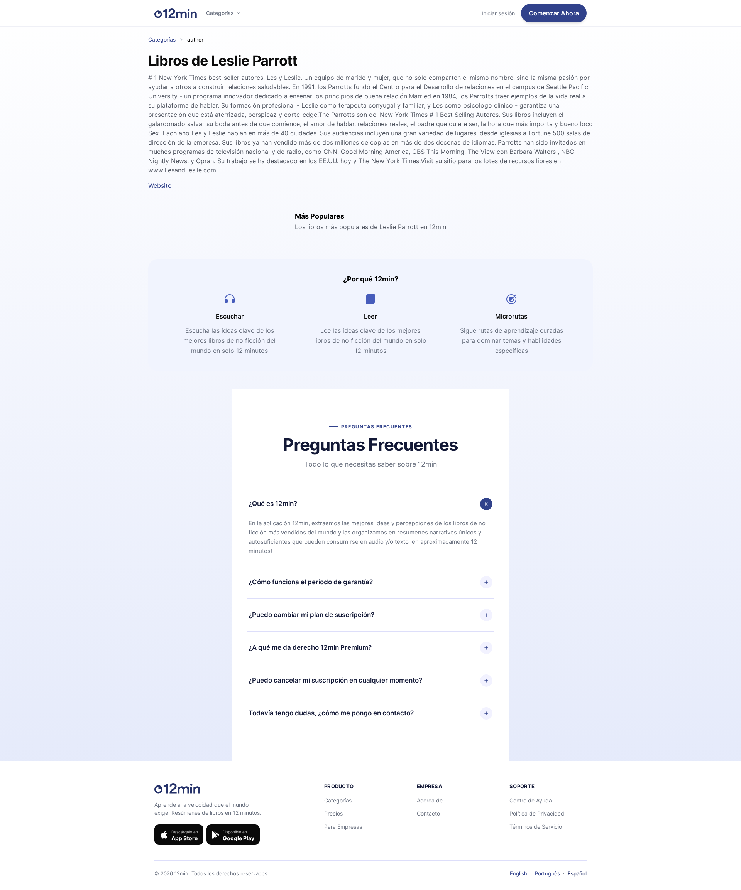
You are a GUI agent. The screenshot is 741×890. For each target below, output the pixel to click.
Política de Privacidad (536, 813)
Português (547, 873)
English (518, 873)
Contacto (428, 813)
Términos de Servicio (535, 826)
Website (159, 185)
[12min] (175, 13)
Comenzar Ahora (554, 13)
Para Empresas (343, 826)
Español (577, 873)
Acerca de (430, 800)
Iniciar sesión (498, 13)
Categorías (220, 13)
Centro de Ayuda (530, 800)
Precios (333, 813)
